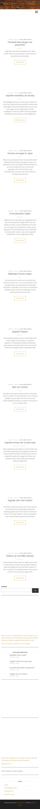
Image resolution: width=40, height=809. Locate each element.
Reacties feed (8, 791)
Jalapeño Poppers (20, 331)
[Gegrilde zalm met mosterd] (20, 485)
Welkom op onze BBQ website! (20, 555)
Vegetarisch (19, 48)
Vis (19, 503)
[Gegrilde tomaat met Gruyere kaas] (20, 428)
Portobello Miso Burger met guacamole (20, 43)
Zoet (20, 277)
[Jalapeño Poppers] (20, 317)
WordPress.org (9, 794)
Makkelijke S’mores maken (20, 273)
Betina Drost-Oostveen (25, 39)
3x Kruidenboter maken (20, 213)
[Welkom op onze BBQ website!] (20, 541)
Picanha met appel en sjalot (20, 153)
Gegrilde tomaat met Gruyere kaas (20, 442)
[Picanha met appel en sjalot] (20, 138)
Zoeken (4, 587)
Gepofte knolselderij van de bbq (20, 95)
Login (6, 785)
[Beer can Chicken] (20, 372)
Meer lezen (20, 62)
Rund (19, 156)
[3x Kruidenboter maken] (20, 198)
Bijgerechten (19, 217)
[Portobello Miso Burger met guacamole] (20, 27)
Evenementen (20, 559)
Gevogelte (19, 390)
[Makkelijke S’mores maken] (20, 259)
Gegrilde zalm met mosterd (20, 500)
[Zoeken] (35, 590)
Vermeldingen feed (10, 788)
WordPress (20, 803)
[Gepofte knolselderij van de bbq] (20, 80)
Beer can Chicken (20, 387)
